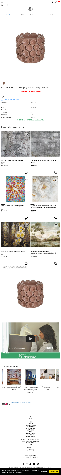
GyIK (30, 444)
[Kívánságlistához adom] (2, 97)
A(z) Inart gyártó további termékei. (21, 402)
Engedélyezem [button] (54, 471)
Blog (30, 431)
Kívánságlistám (30, 443)
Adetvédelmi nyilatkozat (30, 441)
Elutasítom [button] (44, 471)
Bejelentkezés (30, 433)
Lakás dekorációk (15, 15)
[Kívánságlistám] (59, 2)
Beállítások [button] (19, 472)
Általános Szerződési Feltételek (30, 439)
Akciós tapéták (30, 428)
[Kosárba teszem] (26, 172)
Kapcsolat (30, 435)
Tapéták (30, 423)
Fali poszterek (30, 427)
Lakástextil (30, 430)
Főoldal (8, 15)
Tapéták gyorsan (30, 425)
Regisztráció (30, 436)
